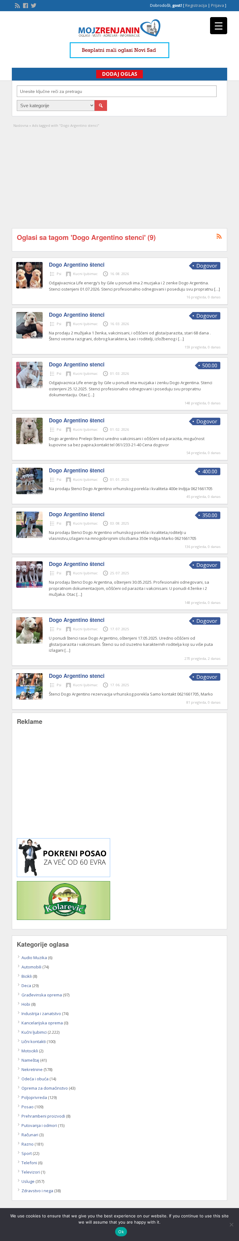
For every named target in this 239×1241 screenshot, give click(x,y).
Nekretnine (32, 1069)
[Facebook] (24, 4)
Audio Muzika (34, 957)
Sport (26, 1153)
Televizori (30, 1172)
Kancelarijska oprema (42, 1023)
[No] (231, 1224)
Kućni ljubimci (34, 1032)
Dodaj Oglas (119, 74)
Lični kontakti (33, 1041)
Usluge (28, 1181)
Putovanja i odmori (39, 1125)
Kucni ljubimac (85, 273)
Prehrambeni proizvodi (43, 1116)
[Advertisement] (120, 175)
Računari (29, 1135)
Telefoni (29, 1162)
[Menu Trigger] (218, 25)
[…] (217, 289)
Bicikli (26, 976)
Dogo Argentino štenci (77, 264)
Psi (59, 273)
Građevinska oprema (41, 995)
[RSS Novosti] (16, 4)
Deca (26, 985)
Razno (27, 1144)
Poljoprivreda (34, 1097)
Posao (27, 1107)
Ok (121, 1231)
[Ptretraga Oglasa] (101, 105)
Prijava (217, 5)
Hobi (25, 1004)
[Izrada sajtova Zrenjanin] (63, 875)
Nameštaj (30, 1060)
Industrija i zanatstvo (41, 1013)
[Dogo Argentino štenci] (29, 287)
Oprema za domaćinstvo (44, 1088)
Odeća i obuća (35, 1079)
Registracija (196, 5)
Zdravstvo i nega (37, 1190)
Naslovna (20, 125)
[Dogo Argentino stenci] (29, 386)
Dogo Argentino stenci (77, 364)
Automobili (31, 967)
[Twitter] (32, 4)
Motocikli (29, 1051)
